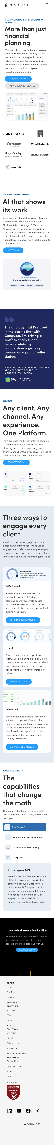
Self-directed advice (23, 619)
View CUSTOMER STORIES (22, 85)
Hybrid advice (18, 681)
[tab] (24, 827)
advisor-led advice (22, 746)
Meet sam (13, 250)
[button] (46, 4)
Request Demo (18, 78)
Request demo (27, 949)
